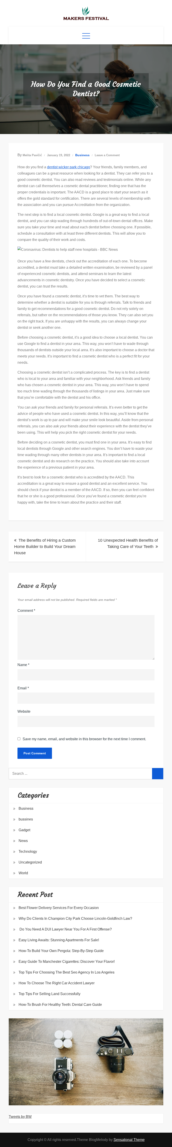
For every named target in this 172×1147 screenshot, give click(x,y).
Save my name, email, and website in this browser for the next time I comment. (84, 739)
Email (23, 688)
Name (23, 665)
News (23, 841)
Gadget (24, 830)
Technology (28, 851)
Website (23, 711)
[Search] (157, 773)
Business (82, 155)
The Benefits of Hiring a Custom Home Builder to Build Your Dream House (45, 546)
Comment (26, 610)
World (23, 873)
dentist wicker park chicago (68, 167)
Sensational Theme (129, 1140)
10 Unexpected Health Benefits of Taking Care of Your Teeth (128, 543)
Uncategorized (30, 862)
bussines (26, 819)
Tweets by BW (20, 1117)
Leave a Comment (107, 155)
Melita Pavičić (32, 155)
